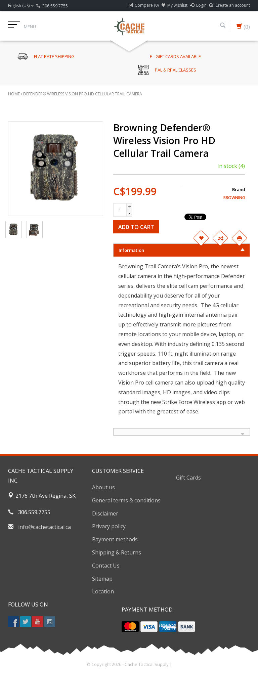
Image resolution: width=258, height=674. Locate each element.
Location (103, 591)
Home (14, 94)
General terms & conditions (126, 500)
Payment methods (115, 539)
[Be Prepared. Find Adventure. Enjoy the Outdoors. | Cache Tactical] (129, 26)
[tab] (181, 250)
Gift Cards (188, 477)
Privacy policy (109, 526)
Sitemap (102, 578)
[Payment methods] (130, 626)
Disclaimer (105, 513)
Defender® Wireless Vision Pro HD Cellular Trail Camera (82, 94)
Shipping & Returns (116, 552)
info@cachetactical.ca (44, 527)
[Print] (239, 238)
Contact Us (106, 565)
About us (103, 487)
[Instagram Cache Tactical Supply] (49, 621)
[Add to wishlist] (201, 238)
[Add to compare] (220, 238)
